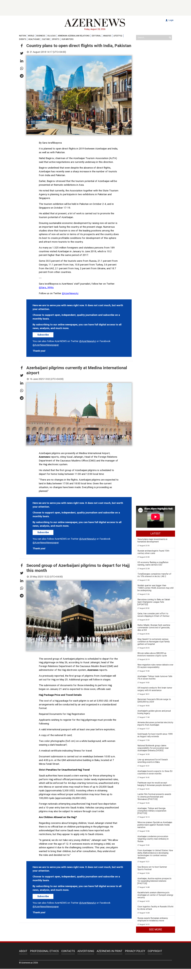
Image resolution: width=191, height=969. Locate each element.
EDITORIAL (96, 36)
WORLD (31, 36)
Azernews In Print (109, 951)
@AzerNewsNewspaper (46, 344)
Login (170, 20)
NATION (22, 36)
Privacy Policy (135, 951)
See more (155, 929)
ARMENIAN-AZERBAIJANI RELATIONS (74, 36)
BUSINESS (40, 36)
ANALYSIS (107, 36)
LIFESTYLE (117, 36)
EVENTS (22, 39)
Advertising (85, 951)
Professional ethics (44, 951)
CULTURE (46, 39)
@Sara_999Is (46, 287)
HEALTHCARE (34, 39)
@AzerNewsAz (70, 293)
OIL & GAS (51, 36)
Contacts (68, 951)
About (23, 951)
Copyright (155, 951)
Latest (155, 533)
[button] (21, 46)
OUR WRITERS (67, 39)
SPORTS (55, 39)
